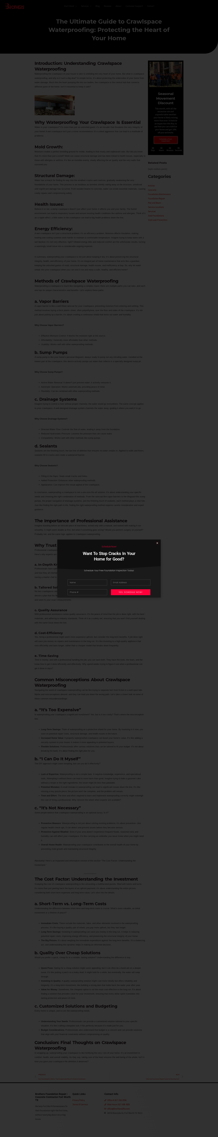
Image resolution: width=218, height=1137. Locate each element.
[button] (157, 543)
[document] (109, 568)
